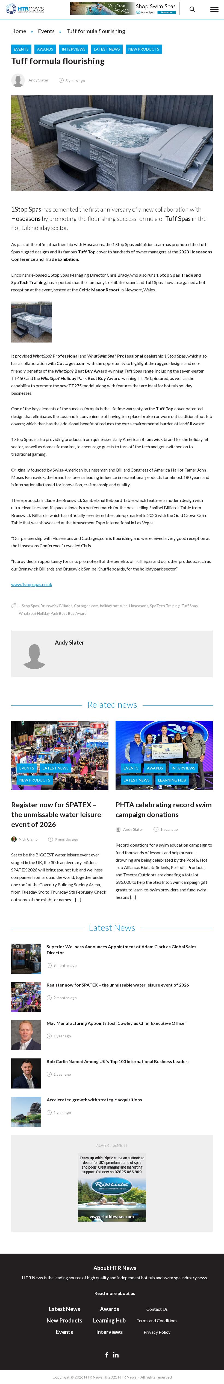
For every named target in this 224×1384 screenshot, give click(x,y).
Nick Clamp (28, 839)
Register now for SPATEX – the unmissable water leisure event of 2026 (56, 814)
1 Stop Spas (29, 605)
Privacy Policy (157, 1332)
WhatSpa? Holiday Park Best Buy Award (53, 613)
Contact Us (157, 1309)
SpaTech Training (165, 605)
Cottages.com (86, 605)
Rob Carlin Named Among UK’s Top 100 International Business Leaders (118, 1061)
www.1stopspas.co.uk (31, 584)
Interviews (74, 49)
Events (46, 31)
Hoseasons (138, 605)
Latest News (107, 49)
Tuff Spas (189, 605)
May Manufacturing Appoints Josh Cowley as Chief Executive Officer (116, 1023)
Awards (45, 49)
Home (18, 31)
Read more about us (115, 1293)
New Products (143, 49)
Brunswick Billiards (56, 605)
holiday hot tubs (114, 605)
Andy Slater (38, 80)
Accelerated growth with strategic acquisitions (94, 1099)
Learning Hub (172, 780)
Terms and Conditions (157, 1320)
